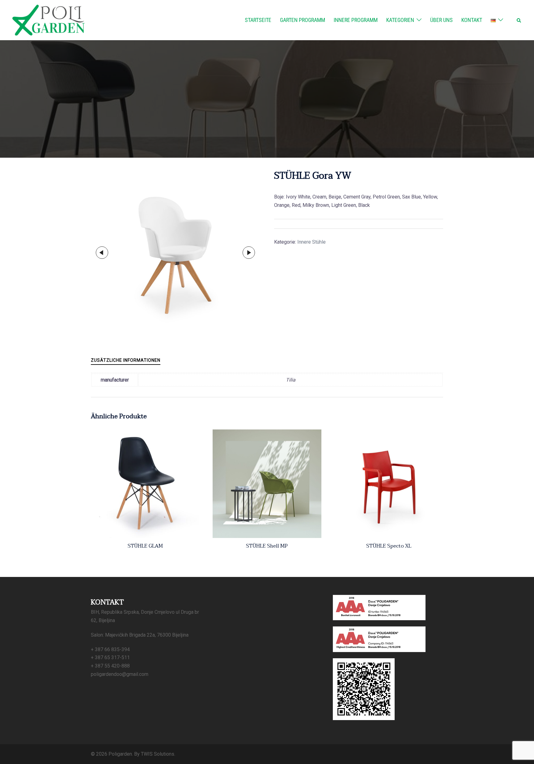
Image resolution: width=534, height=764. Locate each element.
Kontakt (471, 20)
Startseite (258, 20)
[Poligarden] (48, 20)
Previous (102, 252)
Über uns (441, 20)
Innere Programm (356, 20)
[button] (519, 20)
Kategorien (400, 20)
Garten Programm (302, 20)
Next (249, 252)
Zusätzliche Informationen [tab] (125, 360)
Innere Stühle (311, 242)
